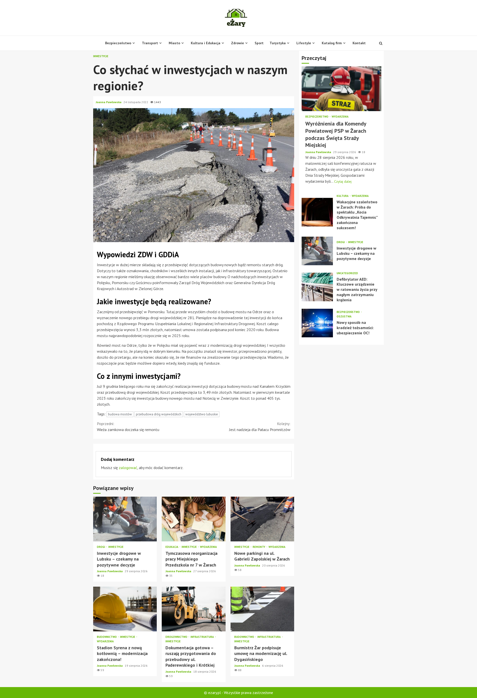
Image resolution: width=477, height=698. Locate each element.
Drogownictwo (176, 637)
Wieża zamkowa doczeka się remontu (128, 426)
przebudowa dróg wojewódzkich (158, 414)
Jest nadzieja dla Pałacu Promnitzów (259, 426)
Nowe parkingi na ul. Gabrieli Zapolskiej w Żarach (262, 519)
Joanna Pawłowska (109, 102)
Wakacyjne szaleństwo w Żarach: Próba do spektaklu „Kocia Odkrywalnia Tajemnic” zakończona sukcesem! (317, 212)
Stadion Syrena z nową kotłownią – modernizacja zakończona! (125, 609)
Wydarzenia (208, 547)
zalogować (128, 467)
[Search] (381, 43)
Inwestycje (100, 56)
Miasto (174, 43)
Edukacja (172, 547)
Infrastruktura (203, 637)
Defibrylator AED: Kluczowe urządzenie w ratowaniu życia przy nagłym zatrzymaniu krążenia (317, 287)
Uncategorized (347, 273)
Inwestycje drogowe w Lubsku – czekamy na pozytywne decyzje (125, 519)
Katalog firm (332, 43)
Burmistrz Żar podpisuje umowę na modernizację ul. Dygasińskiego (262, 609)
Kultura (343, 196)
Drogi (101, 547)
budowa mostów (120, 414)
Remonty (259, 547)
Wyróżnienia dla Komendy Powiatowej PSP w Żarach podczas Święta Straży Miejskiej (341, 89)
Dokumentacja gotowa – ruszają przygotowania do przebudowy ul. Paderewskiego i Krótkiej (193, 609)
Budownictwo (107, 637)
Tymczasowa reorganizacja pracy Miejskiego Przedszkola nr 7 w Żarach (193, 519)
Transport (150, 43)
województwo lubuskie (201, 414)
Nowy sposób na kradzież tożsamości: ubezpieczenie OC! (317, 323)
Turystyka (278, 43)
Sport (259, 43)
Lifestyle (303, 43)
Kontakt (359, 43)
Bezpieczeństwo (118, 43)
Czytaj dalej (343, 181)
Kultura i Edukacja (205, 43)
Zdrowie (237, 43)
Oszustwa (344, 316)
